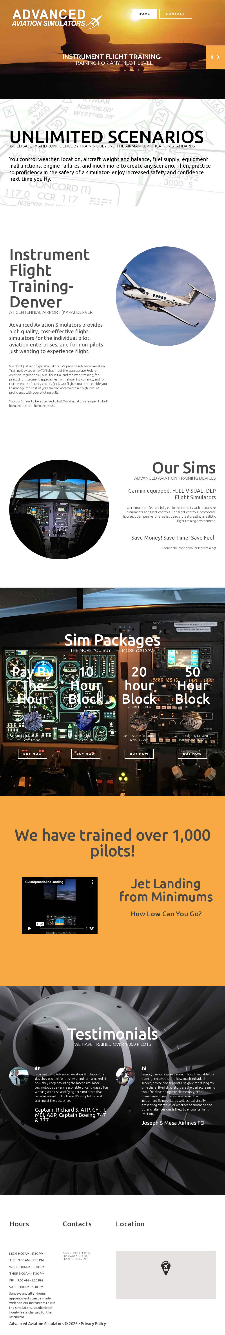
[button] (166, 1268)
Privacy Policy (93, 1323)
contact (175, 14)
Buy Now (32, 753)
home (144, 14)
